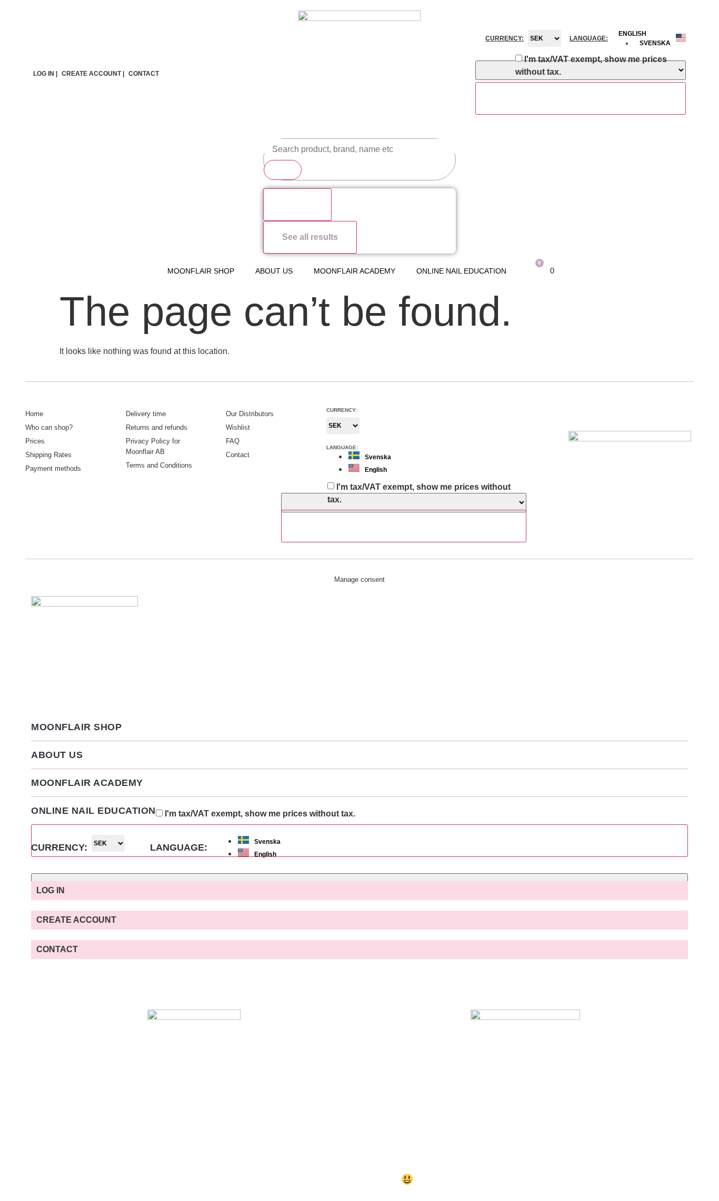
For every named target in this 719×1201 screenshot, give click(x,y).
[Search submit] (283, 170)
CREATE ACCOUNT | (93, 73)
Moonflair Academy (354, 271)
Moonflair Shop (200, 271)
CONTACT (143, 73)
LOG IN (50, 890)
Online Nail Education (461, 271)
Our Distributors (250, 414)
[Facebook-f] (662, 412)
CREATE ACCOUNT (76, 919)
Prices (35, 441)
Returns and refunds (156, 427)
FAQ (232, 441)
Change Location (580, 98)
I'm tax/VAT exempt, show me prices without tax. (591, 65)
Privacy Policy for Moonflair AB (153, 446)
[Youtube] (683, 412)
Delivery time (146, 414)
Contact (237, 455)
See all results (310, 237)
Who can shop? (49, 427)
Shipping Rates (48, 455)
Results (297, 204)
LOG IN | (45, 73)
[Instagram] (641, 412)
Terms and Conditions (159, 465)
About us (274, 271)
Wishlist (238, 427)
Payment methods (53, 468)
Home (34, 414)
